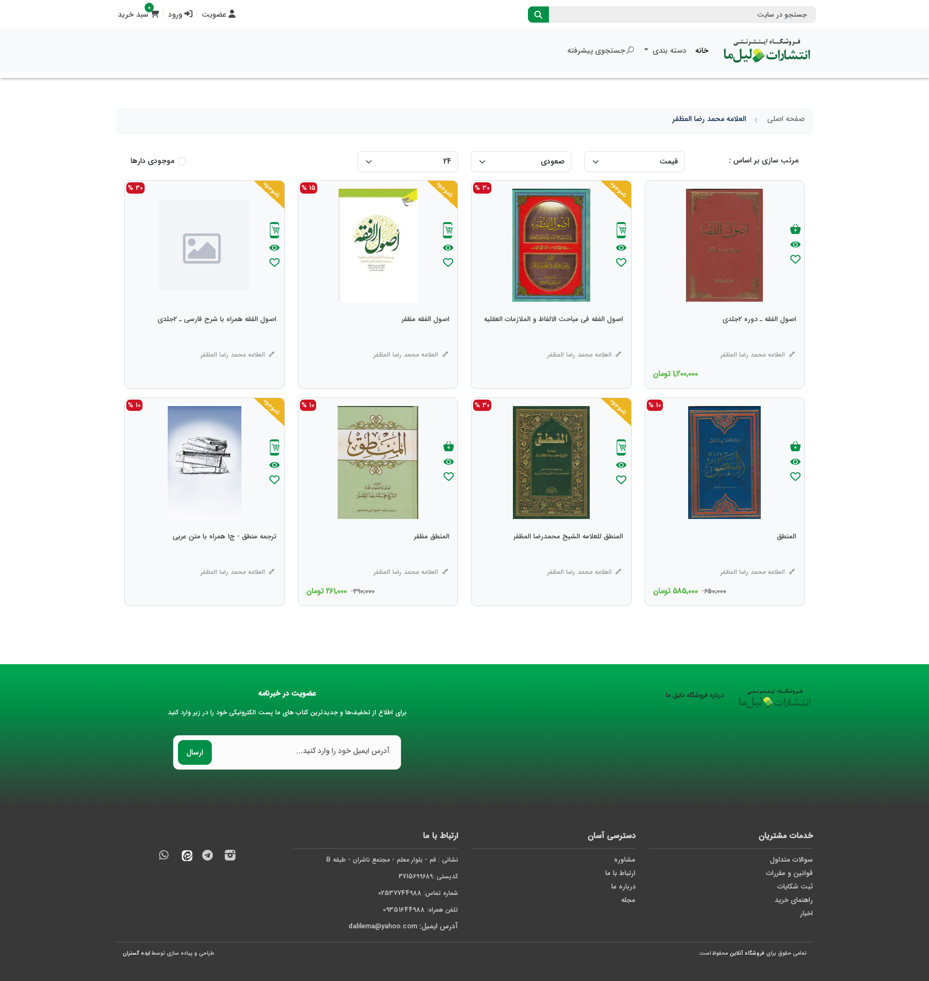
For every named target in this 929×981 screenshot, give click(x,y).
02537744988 (399, 893)
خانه (702, 50)
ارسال (195, 752)
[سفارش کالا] (621, 231)
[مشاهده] (795, 245)
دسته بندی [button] (669, 50)
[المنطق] (786, 558)
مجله (628, 900)
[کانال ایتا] (184, 857)
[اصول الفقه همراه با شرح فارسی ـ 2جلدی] (217, 341)
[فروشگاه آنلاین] (767, 50)
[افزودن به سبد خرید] (795, 230)
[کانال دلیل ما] (207, 857)
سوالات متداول (791, 859)
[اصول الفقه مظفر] (425, 341)
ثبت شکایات (795, 886)
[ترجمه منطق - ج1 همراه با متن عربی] (224, 558)
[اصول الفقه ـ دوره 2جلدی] (759, 341)
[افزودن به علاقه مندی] (795, 260)
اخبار (806, 913)
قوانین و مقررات (789, 873)
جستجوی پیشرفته (596, 50)
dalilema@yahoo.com (382, 926)
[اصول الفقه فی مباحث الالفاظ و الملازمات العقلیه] (553, 341)
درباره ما (623, 886)
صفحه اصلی (786, 119)
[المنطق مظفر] (431, 558)
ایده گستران (136, 953)
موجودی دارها (152, 161)
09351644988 (404, 909)
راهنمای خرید (794, 900)
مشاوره (624, 859)
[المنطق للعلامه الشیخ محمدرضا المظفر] (568, 558)
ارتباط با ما (620, 873)
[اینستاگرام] (230, 857)
